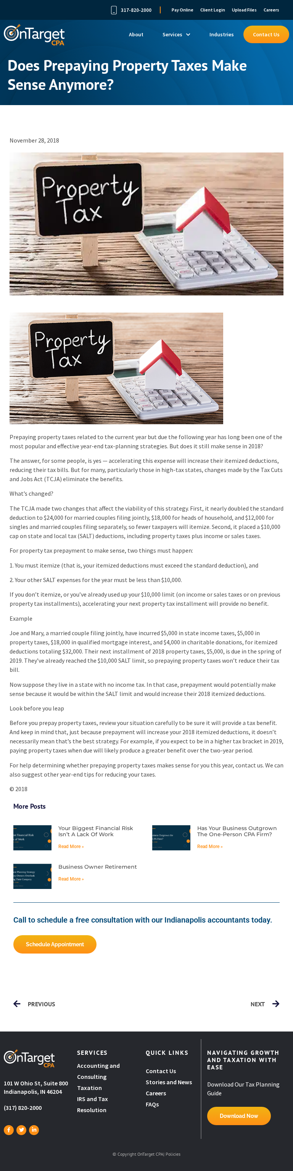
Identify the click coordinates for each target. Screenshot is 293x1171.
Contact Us (266, 34)
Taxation (89, 1088)
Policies (173, 1154)
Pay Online (182, 10)
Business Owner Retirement (97, 866)
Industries (221, 34)
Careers (271, 10)
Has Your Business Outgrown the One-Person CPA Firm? (237, 831)
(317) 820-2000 (23, 1107)
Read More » (71, 846)
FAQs (152, 1104)
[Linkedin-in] (34, 1130)
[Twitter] (21, 1130)
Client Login (212, 10)
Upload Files (244, 10)
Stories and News (169, 1082)
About (136, 34)
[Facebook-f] (9, 1130)
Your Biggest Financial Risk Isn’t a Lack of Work (95, 831)
